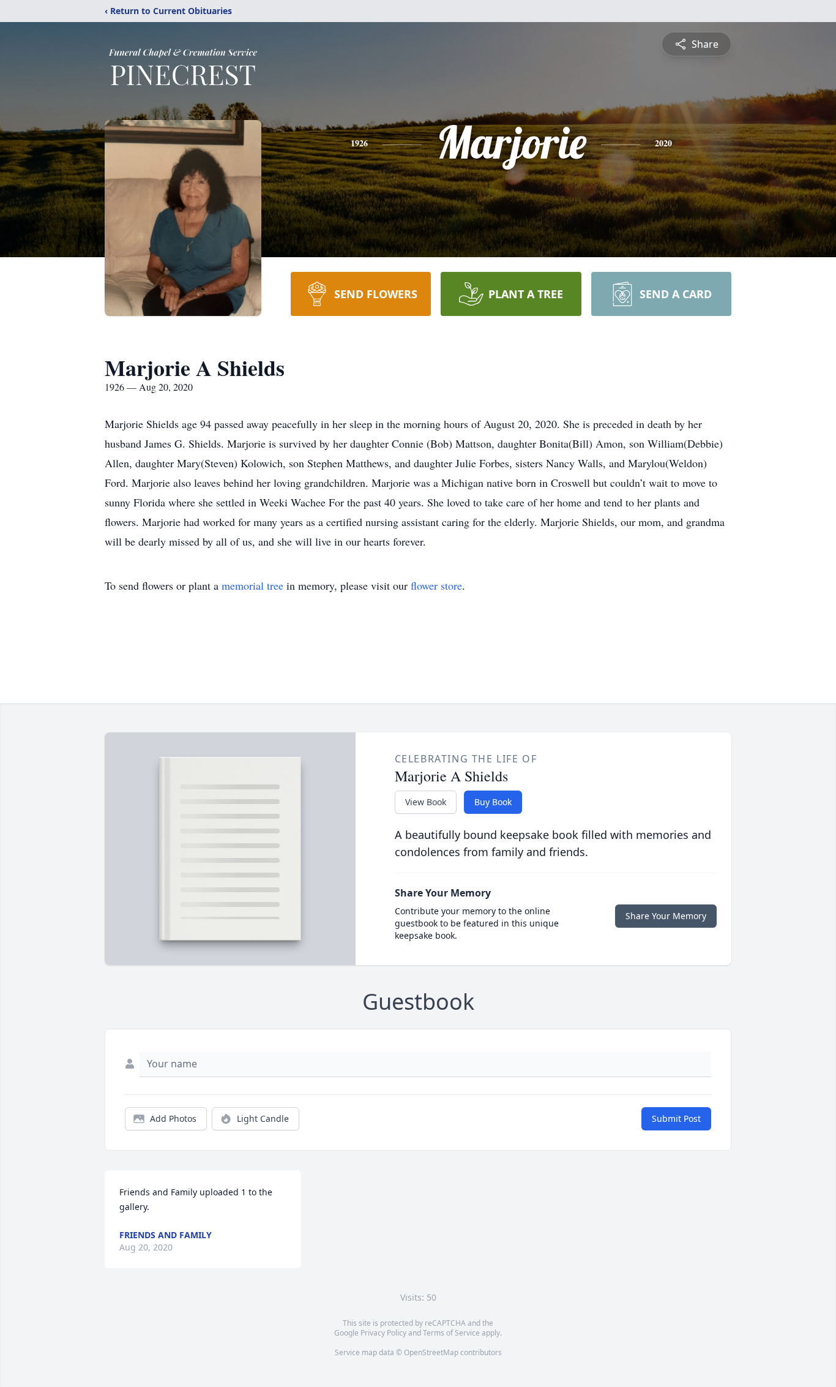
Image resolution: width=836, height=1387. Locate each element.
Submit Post (676, 1118)
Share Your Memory (665, 916)
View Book (425, 802)
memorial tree (252, 585)
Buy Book (493, 802)
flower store (436, 585)
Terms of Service (451, 1333)
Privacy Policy (383, 1333)
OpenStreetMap (431, 1352)
